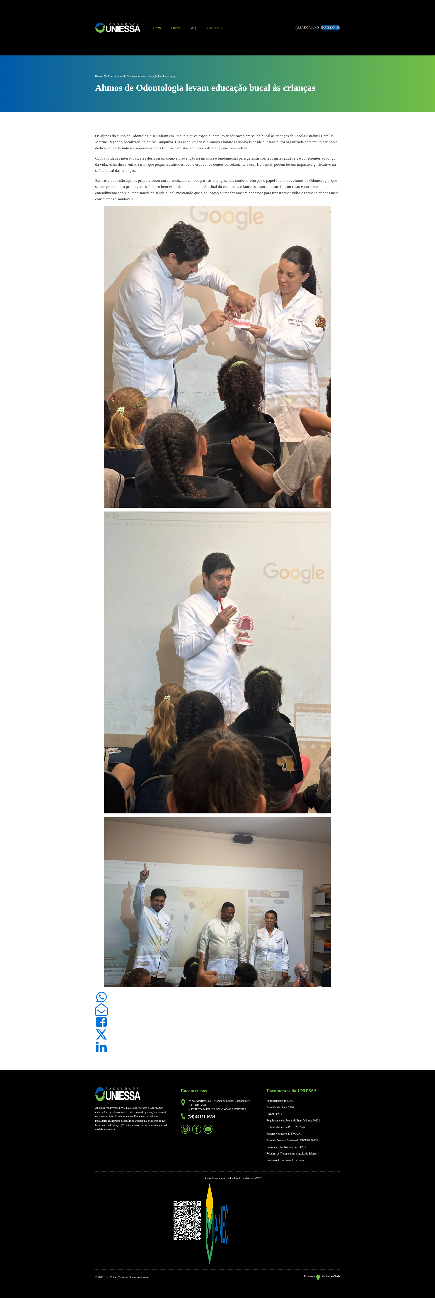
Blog (193, 28)
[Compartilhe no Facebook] (101, 1022)
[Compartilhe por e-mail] (101, 1009)
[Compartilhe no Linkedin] (101, 1047)
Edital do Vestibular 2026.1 (281, 1107)
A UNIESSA (214, 28)
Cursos (176, 28)
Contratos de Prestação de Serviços (285, 1160)
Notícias (108, 76)
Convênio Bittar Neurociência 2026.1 (286, 1147)
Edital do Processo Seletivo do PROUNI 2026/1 (292, 1140)
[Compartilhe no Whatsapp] (101, 997)
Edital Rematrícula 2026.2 (280, 1100)
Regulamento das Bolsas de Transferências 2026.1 (293, 1120)
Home (157, 28)
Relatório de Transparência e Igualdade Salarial (291, 1153)
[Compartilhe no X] (101, 1034)
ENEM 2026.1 (274, 1114)
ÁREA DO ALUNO (307, 27)
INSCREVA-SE (330, 27)
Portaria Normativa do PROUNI (283, 1133)
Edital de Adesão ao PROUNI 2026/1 (286, 1127)
